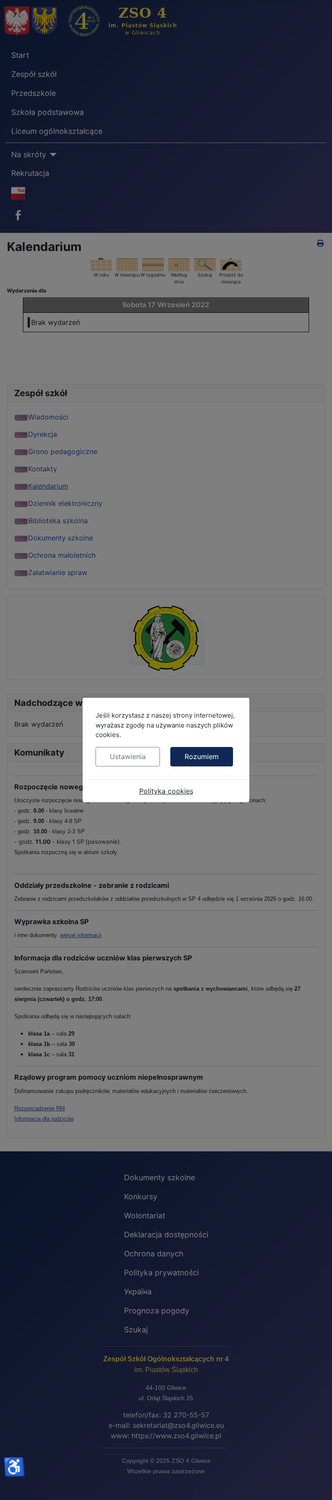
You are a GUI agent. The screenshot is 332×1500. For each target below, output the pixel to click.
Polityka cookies (166, 791)
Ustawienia (128, 756)
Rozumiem (202, 756)
